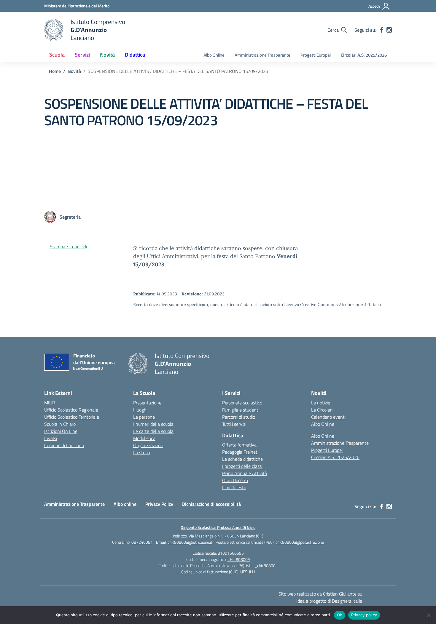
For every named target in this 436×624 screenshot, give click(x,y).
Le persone (144, 416)
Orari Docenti (235, 480)
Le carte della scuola (153, 431)
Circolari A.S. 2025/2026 (364, 55)
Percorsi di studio (238, 416)
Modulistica (144, 438)
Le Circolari (321, 409)
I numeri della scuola (153, 424)
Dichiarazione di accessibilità (211, 504)
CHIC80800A (238, 559)
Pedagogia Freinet (239, 451)
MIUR (49, 402)
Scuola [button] (57, 55)
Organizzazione (148, 445)
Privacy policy (364, 614)
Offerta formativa (239, 444)
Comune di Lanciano (64, 445)
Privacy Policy (159, 504)
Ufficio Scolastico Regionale (71, 409)
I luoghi (140, 409)
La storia (141, 452)
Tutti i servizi (234, 424)
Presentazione (147, 402)
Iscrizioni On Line (60, 431)
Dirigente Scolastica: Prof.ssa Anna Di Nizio (218, 527)
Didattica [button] (135, 55)
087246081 (142, 542)
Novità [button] (107, 55)
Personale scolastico (242, 402)
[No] (429, 615)
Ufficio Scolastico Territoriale (71, 416)
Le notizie (320, 402)
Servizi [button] (82, 55)
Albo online (125, 504)
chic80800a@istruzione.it (190, 542)
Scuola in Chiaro (60, 424)
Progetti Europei (315, 55)
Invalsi (50, 438)
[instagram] (389, 30)
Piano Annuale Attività (244, 473)
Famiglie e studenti (240, 409)
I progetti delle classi (242, 466)
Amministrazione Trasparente (262, 55)
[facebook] (381, 30)
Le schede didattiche (242, 459)
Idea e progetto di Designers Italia (329, 600)
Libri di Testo (234, 487)
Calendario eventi (328, 416)
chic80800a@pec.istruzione (300, 542)
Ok (339, 614)
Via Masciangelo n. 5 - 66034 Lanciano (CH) (226, 536)
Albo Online (214, 55)
